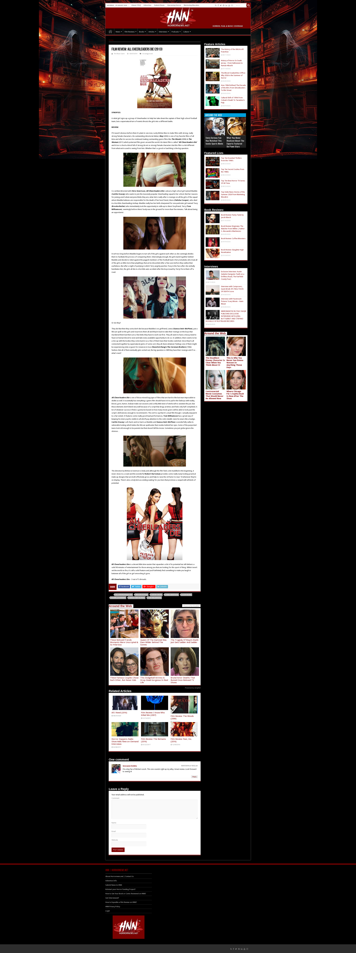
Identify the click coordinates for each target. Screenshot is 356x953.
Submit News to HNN (113, 885)
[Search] (249, 5)
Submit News (159, 5)
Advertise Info (111, 881)
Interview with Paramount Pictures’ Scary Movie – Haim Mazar (232, 301)
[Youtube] (229, 5)
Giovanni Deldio (130, 766)
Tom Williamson (154, 598)
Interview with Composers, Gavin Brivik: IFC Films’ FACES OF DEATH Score (232, 288)
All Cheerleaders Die (123, 595)
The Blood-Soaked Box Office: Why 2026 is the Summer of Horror (233, 75)
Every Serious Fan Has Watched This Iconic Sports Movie (214, 140)
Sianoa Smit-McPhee (136, 598)
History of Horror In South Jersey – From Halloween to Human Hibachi (232, 63)
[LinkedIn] (226, 5)
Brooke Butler (142, 595)
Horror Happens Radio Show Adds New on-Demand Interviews (125, 741)
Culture (186, 32)
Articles (151, 32)
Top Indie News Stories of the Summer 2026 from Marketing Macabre (233, 194)
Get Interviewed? (112, 898)
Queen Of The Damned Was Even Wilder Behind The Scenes (153, 642)
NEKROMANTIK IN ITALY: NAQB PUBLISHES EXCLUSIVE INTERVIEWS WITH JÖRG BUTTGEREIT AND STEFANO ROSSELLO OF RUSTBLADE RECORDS (226, 316)
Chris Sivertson (171, 595)
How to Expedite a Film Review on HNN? (121, 902)
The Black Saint (119, 54)
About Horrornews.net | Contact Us (119, 876)
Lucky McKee (186, 595)
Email (114, 831)
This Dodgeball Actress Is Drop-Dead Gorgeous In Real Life (154, 680)
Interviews (163, 32)
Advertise (147, 5)
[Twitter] (221, 5)
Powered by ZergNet (193, 688)
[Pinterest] (223, 5)
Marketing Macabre (191, 5)
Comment (115, 798)
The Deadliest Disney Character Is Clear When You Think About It (215, 361)
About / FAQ (136, 5)
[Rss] (216, 5)
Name (114, 823)
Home (111, 40)
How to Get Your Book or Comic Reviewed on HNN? (125, 894)
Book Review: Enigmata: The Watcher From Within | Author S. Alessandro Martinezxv (233, 228)
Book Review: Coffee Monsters (233, 238)
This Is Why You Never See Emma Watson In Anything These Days (235, 362)
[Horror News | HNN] (178, 17)
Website (115, 840)
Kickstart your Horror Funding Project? (120, 889)
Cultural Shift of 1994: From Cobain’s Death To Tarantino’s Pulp (233, 100)
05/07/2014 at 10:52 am (189, 766)
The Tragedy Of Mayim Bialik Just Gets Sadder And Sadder (184, 641)
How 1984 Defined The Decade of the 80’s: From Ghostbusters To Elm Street (233, 87)
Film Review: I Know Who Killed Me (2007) (153, 713)
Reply (194, 777)
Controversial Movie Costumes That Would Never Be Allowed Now (214, 395)
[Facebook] (218, 5)
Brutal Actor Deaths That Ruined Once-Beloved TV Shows (183, 680)
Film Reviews (130, 32)
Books (141, 32)
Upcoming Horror (174, 5)
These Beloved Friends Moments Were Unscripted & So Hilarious (124, 642)
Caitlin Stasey (156, 595)
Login (107, 911)
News (118, 32)
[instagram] (232, 5)
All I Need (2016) (119, 712)
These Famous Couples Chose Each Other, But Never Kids (124, 679)
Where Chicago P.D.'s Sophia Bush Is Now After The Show (235, 395)
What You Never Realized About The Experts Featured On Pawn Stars (235, 142)
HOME (110, 31)
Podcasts (175, 32)
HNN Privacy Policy (112, 906)
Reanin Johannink (118, 598)
